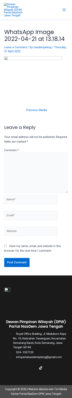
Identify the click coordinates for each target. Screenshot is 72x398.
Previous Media (36, 110)
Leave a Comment (15, 47)
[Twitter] (22, 368)
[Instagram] (31, 368)
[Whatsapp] (59, 368)
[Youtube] (50, 368)
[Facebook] (13, 368)
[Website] (30, 232)
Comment (11, 150)
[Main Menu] (64, 10)
